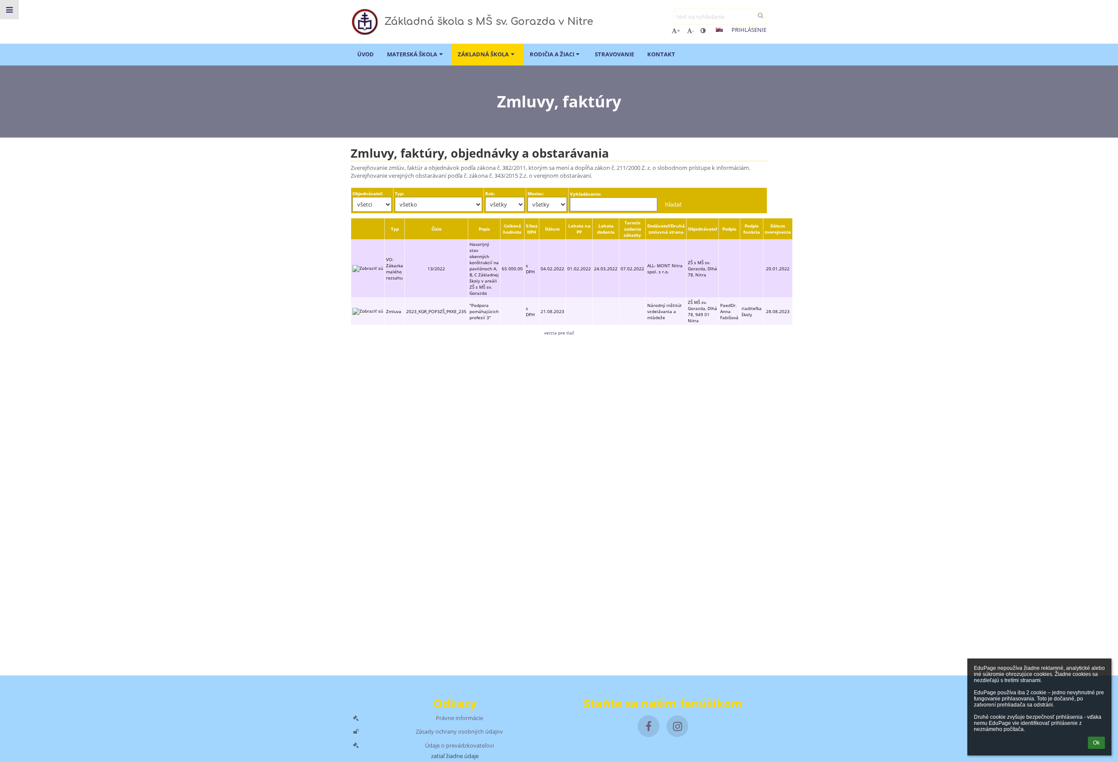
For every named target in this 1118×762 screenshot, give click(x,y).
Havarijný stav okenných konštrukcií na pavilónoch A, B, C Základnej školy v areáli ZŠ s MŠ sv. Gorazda (484, 268)
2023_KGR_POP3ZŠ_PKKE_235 (436, 311)
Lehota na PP (579, 229)
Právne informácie (459, 718)
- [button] (693, 30)
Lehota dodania (605, 229)
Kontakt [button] (661, 54)
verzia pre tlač (559, 333)
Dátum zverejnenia (778, 229)
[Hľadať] (761, 15)
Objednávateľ (702, 229)
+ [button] (678, 30)
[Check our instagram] (677, 726)
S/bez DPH (532, 229)
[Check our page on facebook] (648, 726)
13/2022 (436, 268)
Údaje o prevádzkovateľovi (459, 745)
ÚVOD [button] (365, 54)
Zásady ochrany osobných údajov (459, 731)
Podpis (729, 229)
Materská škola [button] (412, 54)
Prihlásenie (749, 30)
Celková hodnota (512, 229)
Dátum (552, 229)
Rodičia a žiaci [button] (552, 54)
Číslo (436, 229)
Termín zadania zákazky (632, 229)
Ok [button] (1096, 743)
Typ (395, 229)
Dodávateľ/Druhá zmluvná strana (666, 229)
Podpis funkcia (751, 229)
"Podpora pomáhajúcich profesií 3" (484, 311)
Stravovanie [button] (614, 54)
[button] (703, 30)
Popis (484, 229)
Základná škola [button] (483, 54)
